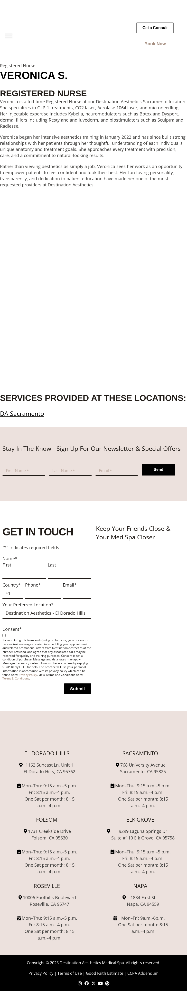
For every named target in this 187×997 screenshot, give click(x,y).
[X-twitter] (93, 983)
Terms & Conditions (15, 678)
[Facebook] (86, 983)
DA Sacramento (22, 413)
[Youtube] (100, 983)
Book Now (155, 43)
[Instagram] (80, 983)
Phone (33, 585)
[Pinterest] (107, 983)
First (6, 565)
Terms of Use (69, 973)
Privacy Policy (28, 675)
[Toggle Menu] (9, 36)
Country (11, 585)
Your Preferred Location (28, 605)
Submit (77, 688)
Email (70, 585)
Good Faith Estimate (104, 973)
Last (52, 565)
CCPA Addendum (143, 973)
